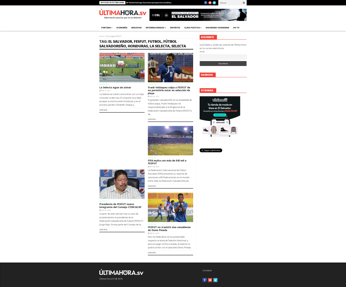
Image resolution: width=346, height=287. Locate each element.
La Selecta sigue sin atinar (115, 87)
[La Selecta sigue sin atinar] (122, 67)
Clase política (192, 27)
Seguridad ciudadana (217, 27)
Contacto (207, 270)
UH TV (236, 27)
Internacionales (155, 27)
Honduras (138, 45)
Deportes (175, 27)
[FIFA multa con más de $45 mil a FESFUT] (170, 140)
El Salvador (120, 41)
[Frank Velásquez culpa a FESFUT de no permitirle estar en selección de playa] (170, 67)
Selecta (178, 45)
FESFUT (140, 41)
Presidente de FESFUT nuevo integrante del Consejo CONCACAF (120, 205)
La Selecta (160, 45)
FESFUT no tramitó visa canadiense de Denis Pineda (169, 229)
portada (106, 27)
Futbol (155, 41)
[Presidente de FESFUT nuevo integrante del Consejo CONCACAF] (122, 184)
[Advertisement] (122, 141)
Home (101, 36)
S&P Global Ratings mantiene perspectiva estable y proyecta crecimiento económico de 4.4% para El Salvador (165, 2)
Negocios (136, 27)
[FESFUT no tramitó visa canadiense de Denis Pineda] (170, 207)
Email (202, 51)
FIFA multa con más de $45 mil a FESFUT (167, 162)
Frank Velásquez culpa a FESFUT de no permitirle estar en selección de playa (169, 90)
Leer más (103, 110)
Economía (122, 27)
